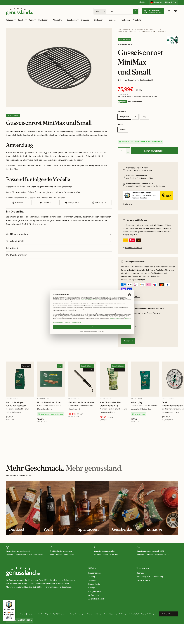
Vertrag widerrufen (168, 614)
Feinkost (9, 20)
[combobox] (122, 11)
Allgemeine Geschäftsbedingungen (56, 614)
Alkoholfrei (57, 20)
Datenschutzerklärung (94, 614)
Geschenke (72, 20)
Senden (127, 341)
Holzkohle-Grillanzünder (49, 402)
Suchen (91, 588)
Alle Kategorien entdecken (17, 475)
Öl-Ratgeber (93, 595)
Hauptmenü (138, 30)
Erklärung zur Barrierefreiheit (129, 614)
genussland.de (20, 614)
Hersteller (112, 20)
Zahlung (91, 576)
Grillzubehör (130, 31)
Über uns (128, 204)
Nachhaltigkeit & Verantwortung (149, 576)
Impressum (31, 614)
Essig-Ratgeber (94, 591)
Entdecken (98, 20)
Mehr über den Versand (133, 247)
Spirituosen (43, 20)
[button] (175, 11)
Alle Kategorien (124, 30)
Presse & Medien (143, 580)
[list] (92, 551)
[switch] (9, 617)
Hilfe (144, 2)
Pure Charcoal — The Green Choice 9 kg (110, 404)
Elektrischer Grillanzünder (81, 402)
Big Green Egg (125, 44)
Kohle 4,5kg (136, 402)
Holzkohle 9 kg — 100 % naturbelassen (16, 404)
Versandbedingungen (77, 614)
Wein (31, 20)
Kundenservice (94, 573)
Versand (130, 96)
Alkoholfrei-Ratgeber (97, 599)
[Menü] (13, 601)
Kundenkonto (94, 584)
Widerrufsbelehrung (110, 614)
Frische (21, 20)
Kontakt (40, 614)
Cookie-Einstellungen (148, 614)
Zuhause (85, 20)
